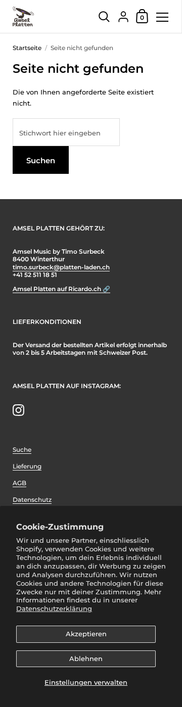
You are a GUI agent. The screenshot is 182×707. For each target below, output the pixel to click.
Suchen (40, 160)
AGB (19, 483)
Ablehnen (86, 658)
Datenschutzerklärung (54, 608)
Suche (22, 449)
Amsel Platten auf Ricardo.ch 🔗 (61, 289)
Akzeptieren (86, 634)
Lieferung (27, 466)
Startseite (27, 48)
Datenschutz (32, 499)
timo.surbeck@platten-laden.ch (61, 267)
